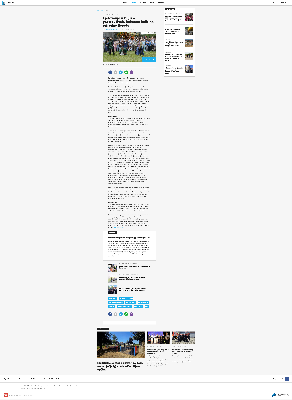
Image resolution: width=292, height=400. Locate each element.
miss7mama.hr (61, 386)
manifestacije (143, 302)
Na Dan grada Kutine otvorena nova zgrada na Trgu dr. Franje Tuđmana (132, 289)
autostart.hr (92, 386)
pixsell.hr (42, 388)
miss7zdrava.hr (78, 386)
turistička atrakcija (124, 306)
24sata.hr (30, 386)
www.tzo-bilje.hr (119, 227)
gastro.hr (85, 386)
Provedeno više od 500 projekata (128, 274)
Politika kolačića (54, 379)
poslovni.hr (36, 386)
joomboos (23, 388)
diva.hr (49, 386)
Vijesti (152, 2)
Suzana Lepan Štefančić (111, 29)
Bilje (146, 306)
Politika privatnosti (38, 379)
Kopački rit (113, 298)
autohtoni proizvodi (116, 302)
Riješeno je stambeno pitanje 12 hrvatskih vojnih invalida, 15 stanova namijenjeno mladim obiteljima (134, 285)
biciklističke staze (126, 298)
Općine (133, 2)
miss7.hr (53, 386)
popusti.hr (36, 388)
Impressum (23, 379)
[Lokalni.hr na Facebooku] (287, 379)
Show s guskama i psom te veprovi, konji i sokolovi (134, 267)
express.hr (43, 386)
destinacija (138, 306)
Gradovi (124, 2)
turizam (112, 306)
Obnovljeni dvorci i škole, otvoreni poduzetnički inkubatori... (132, 278)
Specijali (161, 2)
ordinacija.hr (69, 386)
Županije (143, 2)
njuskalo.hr (30, 388)
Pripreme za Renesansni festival (128, 263)
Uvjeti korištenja (9, 379)
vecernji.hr (24, 386)
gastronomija (130, 302)
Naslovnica (100, 10)
